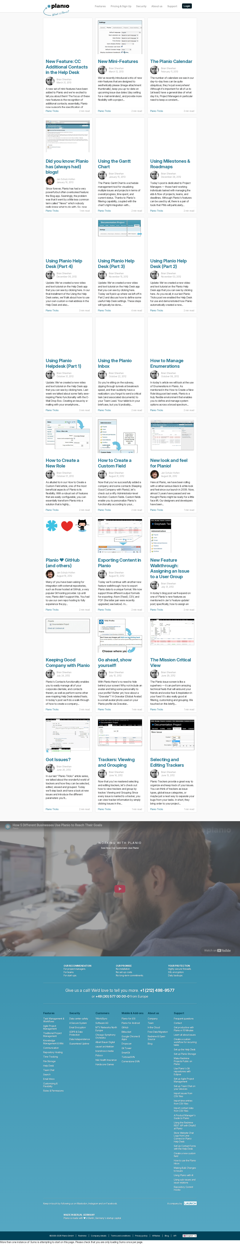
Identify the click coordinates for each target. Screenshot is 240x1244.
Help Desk (48, 1065)
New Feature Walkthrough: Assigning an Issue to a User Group (169, 568)
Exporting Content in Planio (119, 562)
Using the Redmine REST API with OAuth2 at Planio (185, 1125)
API (174, 1236)
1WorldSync (101, 1018)
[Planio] (58, 6)
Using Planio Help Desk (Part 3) (116, 263)
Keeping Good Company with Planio (68, 662)
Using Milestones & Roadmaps (170, 163)
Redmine (82, 1236)
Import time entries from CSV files (183, 1102)
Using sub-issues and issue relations (185, 1181)
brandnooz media (105, 1051)
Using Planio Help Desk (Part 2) (168, 263)
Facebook (111, 1203)
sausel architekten (105, 1046)
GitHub (125, 1027)
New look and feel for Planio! (168, 463)
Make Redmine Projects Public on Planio (183, 1061)
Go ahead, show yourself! (114, 662)
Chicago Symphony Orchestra (106, 1036)
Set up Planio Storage (185, 1054)
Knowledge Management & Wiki (53, 1042)
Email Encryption (77, 1027)
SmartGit (126, 1052)
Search (47, 1074)
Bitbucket (126, 1031)
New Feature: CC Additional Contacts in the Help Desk (67, 67)
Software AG (102, 1023)
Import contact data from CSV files (183, 1109)
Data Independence (79, 1039)
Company (153, 1018)
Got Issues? (58, 759)
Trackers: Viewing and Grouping (116, 762)
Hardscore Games (105, 1064)
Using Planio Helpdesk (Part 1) (63, 363)
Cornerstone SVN (131, 1061)
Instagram (93, 1203)
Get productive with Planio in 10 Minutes (184, 1029)
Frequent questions (184, 1018)
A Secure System (78, 1023)
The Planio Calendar (171, 61)
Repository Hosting (53, 1052)
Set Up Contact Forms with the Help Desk (185, 1147)
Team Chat (48, 1070)
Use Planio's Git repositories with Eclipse (182, 1071)
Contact (178, 1023)
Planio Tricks (52, 111)
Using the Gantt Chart (114, 163)
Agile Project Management (50, 1027)
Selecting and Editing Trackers (167, 762)
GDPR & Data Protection (76, 1033)
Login (187, 6)
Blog (150, 1043)
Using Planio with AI (183, 1175)
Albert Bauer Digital (105, 1042)
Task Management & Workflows (53, 1020)
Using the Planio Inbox (115, 363)
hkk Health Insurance (106, 1060)
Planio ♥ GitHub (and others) (63, 562)
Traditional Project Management (52, 1034)
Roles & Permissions (53, 1090)
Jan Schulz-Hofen (66, 179)
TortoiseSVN (128, 1057)
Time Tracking (50, 1056)
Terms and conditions (120, 1236)
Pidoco (99, 1055)
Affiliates (156, 1236)
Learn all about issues (185, 1034)
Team (150, 1023)
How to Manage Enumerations (167, 363)
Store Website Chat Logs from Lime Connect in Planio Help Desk (184, 1137)
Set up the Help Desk (185, 1049)
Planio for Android (131, 1023)
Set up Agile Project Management (184, 1080)
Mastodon (82, 1203)
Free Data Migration (158, 1031)
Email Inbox (49, 1079)
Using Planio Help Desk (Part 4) (64, 263)
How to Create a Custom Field (115, 463)
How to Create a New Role (62, 463)
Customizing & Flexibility (50, 1085)
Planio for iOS (128, 1018)
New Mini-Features (118, 61)
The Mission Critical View (170, 662)
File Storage (49, 1061)
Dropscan (127, 1043)
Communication (51, 1047)
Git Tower (126, 1048)
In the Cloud (154, 1027)
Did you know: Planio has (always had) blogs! (67, 166)
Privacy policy (141, 1236)
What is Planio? (60, 13)
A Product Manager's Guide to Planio (184, 1117)
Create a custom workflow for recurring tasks (185, 1042)
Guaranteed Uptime (79, 1043)
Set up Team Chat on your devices (184, 1087)
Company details (98, 1236)
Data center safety (78, 1018)
